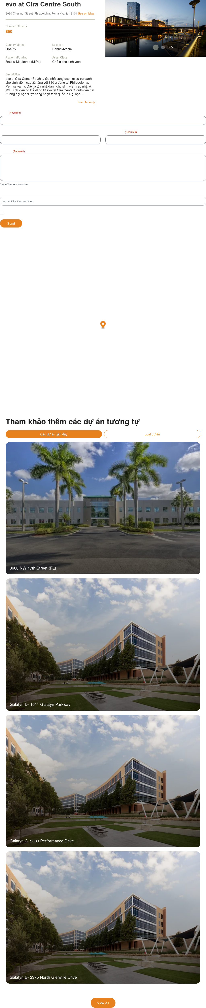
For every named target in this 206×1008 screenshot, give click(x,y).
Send (11, 223)
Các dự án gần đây (53, 434)
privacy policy (62, 212)
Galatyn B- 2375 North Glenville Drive (43, 977)
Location (57, 45)
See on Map (86, 13)
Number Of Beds (16, 26)
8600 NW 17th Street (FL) (33, 568)
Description (13, 74)
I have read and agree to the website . (39, 212)
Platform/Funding (17, 57)
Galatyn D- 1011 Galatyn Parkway (40, 704)
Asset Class (59, 57)
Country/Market (15, 45)
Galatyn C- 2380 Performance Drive (42, 841)
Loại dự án (152, 434)
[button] (172, 47)
